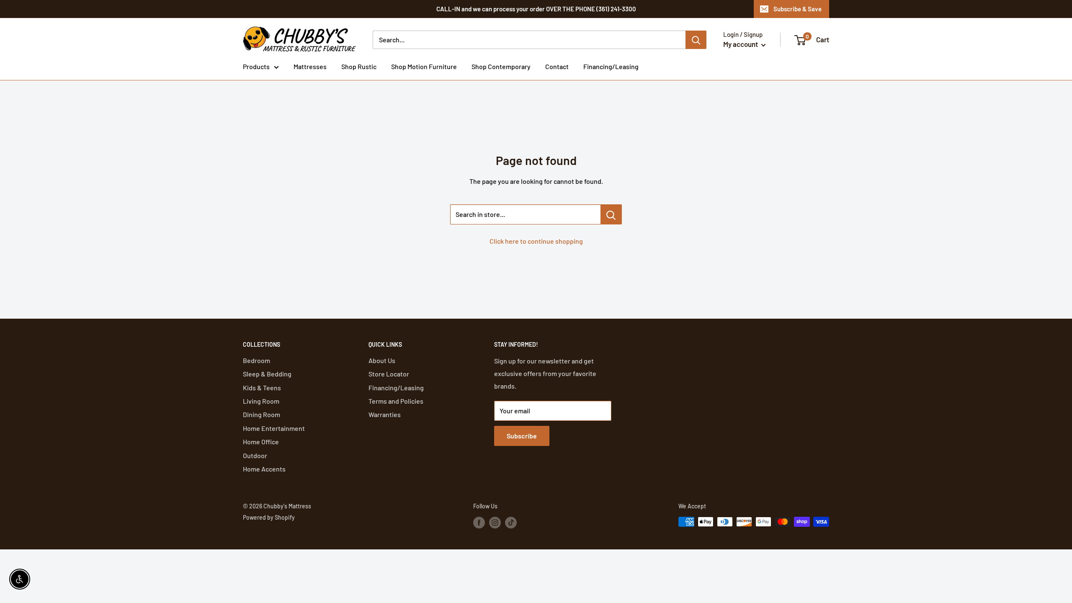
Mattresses (310, 66)
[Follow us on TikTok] (511, 522)
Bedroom (256, 360)
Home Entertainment (274, 428)
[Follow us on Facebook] (479, 522)
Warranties (384, 414)
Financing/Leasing (611, 66)
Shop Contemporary (501, 66)
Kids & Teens (262, 388)
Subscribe (522, 436)
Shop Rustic (358, 66)
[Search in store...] (611, 214)
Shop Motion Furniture (424, 66)
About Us (381, 360)
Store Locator (388, 374)
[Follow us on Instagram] (495, 522)
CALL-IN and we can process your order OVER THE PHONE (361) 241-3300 (536, 9)
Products (256, 66)
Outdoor (255, 455)
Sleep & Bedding (267, 374)
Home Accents (264, 469)
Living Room (261, 401)
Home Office (261, 442)
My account (741, 44)
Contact (557, 66)
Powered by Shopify (269, 517)
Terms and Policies (395, 401)
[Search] (695, 40)
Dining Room (261, 414)
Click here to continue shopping (536, 241)
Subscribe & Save (797, 9)
